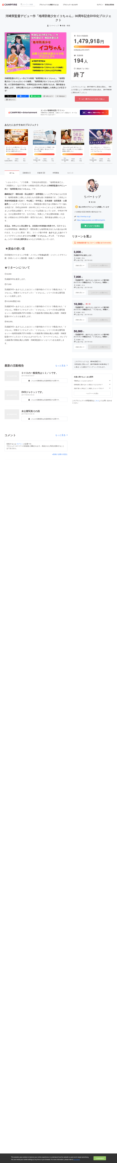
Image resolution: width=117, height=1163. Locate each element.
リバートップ (54, 25)
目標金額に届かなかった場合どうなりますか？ (88, 384)
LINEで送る (36, 96)
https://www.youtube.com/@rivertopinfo (91, 220)
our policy (77, 1159)
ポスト (11, 96)
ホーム (11, 173)
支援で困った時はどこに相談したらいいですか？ (89, 388)
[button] (94, 112)
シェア (24, 96)
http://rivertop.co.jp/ (84, 216)
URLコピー (49, 96)
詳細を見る (79, 265)
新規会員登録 (109, 5)
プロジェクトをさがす (70, 4)
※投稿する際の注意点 (59, 454)
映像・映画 (66, 25)
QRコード (12, 100)
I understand (100, 1158)
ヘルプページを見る (92, 393)
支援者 (41, 173)
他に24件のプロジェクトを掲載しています (94, 207)
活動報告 (26, 173)
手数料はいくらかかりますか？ (83, 381)
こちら (96, 400)
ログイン (100, 5)
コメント (70, 173)
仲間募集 (56, 173)
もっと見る (60, 365)
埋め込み (62, 96)
